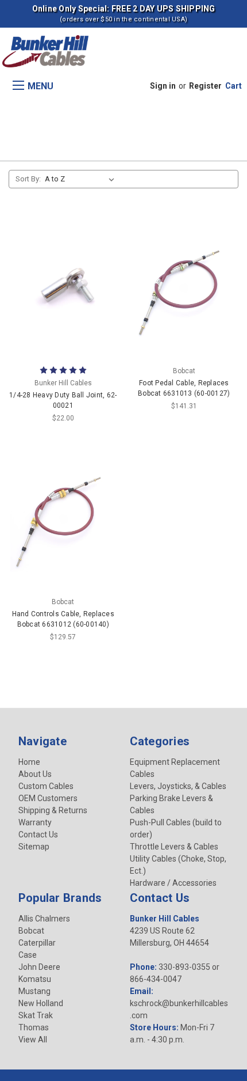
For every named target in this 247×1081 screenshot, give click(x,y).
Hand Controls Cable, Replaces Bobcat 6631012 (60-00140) (63, 619)
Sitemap (33, 846)
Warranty (35, 822)
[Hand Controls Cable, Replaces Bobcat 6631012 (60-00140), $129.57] (63, 519)
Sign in (163, 85)
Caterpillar (37, 942)
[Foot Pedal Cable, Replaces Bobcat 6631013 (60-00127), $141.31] (184, 288)
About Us (35, 774)
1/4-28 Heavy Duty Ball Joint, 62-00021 (63, 400)
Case (27, 954)
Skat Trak (35, 1015)
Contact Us (38, 834)
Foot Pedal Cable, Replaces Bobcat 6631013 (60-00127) (184, 388)
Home (29, 762)
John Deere (39, 967)
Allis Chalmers (44, 918)
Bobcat (31, 930)
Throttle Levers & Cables (174, 846)
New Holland (40, 1003)
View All (32, 1039)
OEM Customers (48, 798)
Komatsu (34, 979)
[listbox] (82, 179)
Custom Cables (46, 786)
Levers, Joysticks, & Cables (178, 786)
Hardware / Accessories (173, 882)
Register (205, 85)
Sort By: (28, 179)
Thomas (33, 1027)
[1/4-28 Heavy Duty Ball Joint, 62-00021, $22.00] (63, 288)
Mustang (34, 991)
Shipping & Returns (52, 810)
